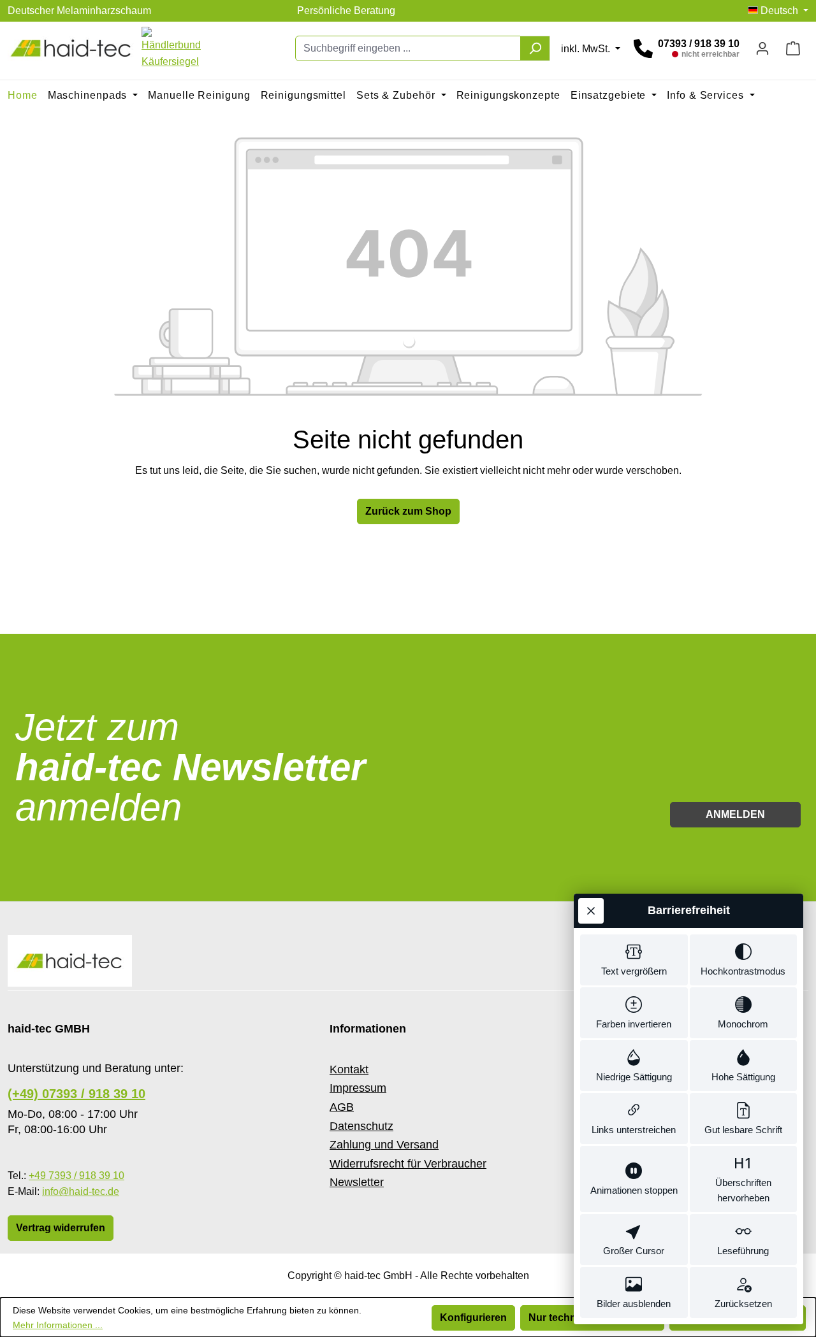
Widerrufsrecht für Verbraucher (408, 1163)
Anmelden (735, 814)
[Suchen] (535, 48)
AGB (342, 1107)
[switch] (634, 959)
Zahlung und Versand (384, 1144)
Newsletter (357, 1182)
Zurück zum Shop (408, 511)
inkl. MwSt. (587, 48)
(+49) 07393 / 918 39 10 (76, 1094)
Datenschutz (361, 1126)
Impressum (358, 1088)
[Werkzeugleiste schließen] (591, 911)
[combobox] (408, 48)
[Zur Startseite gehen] (71, 48)
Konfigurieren (473, 1317)
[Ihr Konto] (762, 48)
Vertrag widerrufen (60, 1227)
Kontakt (349, 1069)
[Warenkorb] (793, 48)
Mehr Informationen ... (58, 1325)
